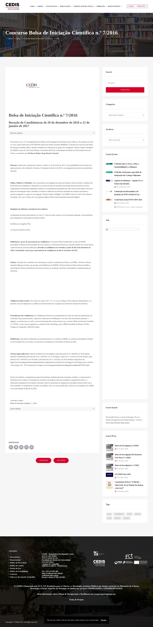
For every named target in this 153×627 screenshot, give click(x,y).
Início (11, 38)
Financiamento (15, 560)
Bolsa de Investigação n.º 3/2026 (127, 465)
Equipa (40, 6)
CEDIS (32, 6)
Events (137, 514)
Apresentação (15, 557)
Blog (18, 38)
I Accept (103, 620)
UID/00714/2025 (95, 588)
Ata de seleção (15, 409)
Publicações (65, 6)
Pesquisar (125, 90)
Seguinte (61, 460)
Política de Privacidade (18, 563)
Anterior (43, 460)
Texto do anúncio (16, 133)
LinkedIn (31, 577)
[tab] (52, 133)
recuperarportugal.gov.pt (104, 594)
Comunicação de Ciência (83, 6)
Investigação (51, 6)
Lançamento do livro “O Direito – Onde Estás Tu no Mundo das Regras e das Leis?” (129, 485)
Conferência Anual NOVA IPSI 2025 (128, 200)
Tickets (126, 518)
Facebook (21, 577)
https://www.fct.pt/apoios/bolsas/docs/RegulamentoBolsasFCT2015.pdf (64, 365)
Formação (101, 6)
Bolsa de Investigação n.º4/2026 (126, 446)
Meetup (117, 518)
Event (129, 514)
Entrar (131, 6)
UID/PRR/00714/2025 (113, 588)
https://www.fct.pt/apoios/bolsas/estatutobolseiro (27, 362)
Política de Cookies (17, 566)
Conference (119, 514)
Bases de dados (114, 6)
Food (109, 518)
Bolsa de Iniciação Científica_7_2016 (23, 403)
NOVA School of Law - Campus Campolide (129, 207)
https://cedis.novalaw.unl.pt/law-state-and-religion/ (62, 197)
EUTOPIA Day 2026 (123, 474)
